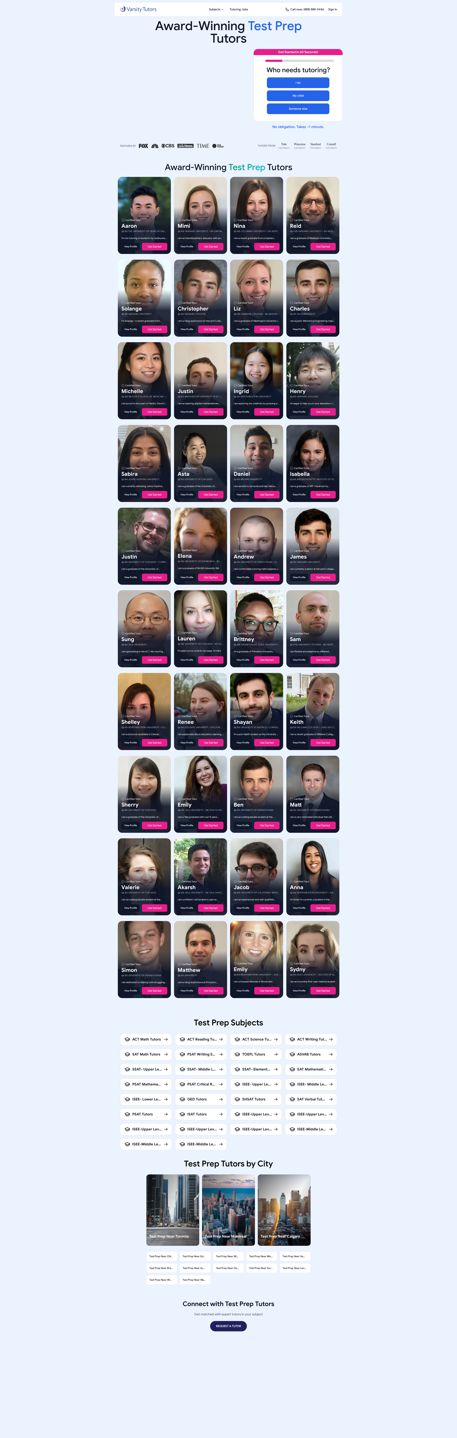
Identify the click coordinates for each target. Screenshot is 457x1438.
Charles (300, 308)
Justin (185, 391)
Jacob (241, 887)
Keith (296, 722)
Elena (185, 556)
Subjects (214, 9)
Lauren (186, 638)
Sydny (297, 969)
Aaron (129, 226)
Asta (183, 474)
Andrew (244, 556)
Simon (129, 970)
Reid (295, 226)
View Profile (130, 246)
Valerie (130, 887)
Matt (296, 804)
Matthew (189, 970)
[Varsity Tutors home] (138, 9)
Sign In (332, 9)
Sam (295, 639)
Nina (239, 226)
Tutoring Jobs (239, 9)
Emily (185, 804)
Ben (238, 804)
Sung (127, 639)
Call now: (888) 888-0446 (307, 9)
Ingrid (241, 391)
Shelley (130, 722)
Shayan (243, 722)
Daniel (242, 474)
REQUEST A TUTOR (228, 1326)
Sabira (129, 474)
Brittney (244, 639)
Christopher (193, 308)
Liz (237, 308)
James (298, 556)
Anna (296, 887)
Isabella (300, 474)
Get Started (154, 246)
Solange (131, 308)
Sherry (130, 804)
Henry (298, 391)
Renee (186, 722)
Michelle (132, 391)
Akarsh (187, 887)
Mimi (184, 226)
